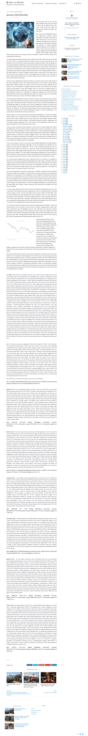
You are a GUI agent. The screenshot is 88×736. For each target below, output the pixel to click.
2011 (64, 162)
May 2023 (65, 136)
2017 (64, 153)
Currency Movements (67, 91)
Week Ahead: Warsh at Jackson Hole (13, 685)
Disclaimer (33, 714)
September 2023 (67, 129)
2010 (64, 164)
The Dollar (65, 94)
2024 (64, 121)
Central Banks (70, 101)
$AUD (79, 99)
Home (8, 11)
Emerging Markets (66, 99)
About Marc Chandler (51, 3)
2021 (64, 146)
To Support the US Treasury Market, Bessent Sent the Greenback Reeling (22, 725)
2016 (64, 154)
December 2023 (66, 124)
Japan (68, 89)
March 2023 (65, 139)
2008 (64, 167)
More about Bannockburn (72, 28)
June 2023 (65, 134)
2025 (64, 120)
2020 (64, 148)
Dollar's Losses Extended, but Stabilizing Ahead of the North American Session (75, 73)
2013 (64, 159)
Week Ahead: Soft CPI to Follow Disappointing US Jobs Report (48, 685)
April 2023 (65, 137)
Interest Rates (74, 106)
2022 (64, 144)
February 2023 (66, 141)
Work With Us (62, 3)
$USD (64, 89)
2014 (64, 157)
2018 (64, 151)
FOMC (71, 109)
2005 (64, 172)
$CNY (76, 109)
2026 (64, 118)
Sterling (74, 99)
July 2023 (65, 133)
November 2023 (66, 126)
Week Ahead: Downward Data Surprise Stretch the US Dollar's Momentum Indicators (31, 686)
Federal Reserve (66, 96)
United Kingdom (66, 106)
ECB (70, 94)
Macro (11, 11)
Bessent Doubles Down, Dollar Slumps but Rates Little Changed (75, 60)
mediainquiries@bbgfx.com (72, 38)
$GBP (73, 96)
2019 (64, 149)
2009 (64, 166)
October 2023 (66, 128)
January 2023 (66, 142)
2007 (64, 169)
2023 (64, 123)
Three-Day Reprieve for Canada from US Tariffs (73, 77)
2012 (64, 161)
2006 (64, 170)
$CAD (64, 101)
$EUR (75, 91)
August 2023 (66, 131)
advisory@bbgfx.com (73, 49)
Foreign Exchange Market (68, 104)
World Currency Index (37, 3)
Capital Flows (65, 109)
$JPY (74, 94)
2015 (64, 156)
